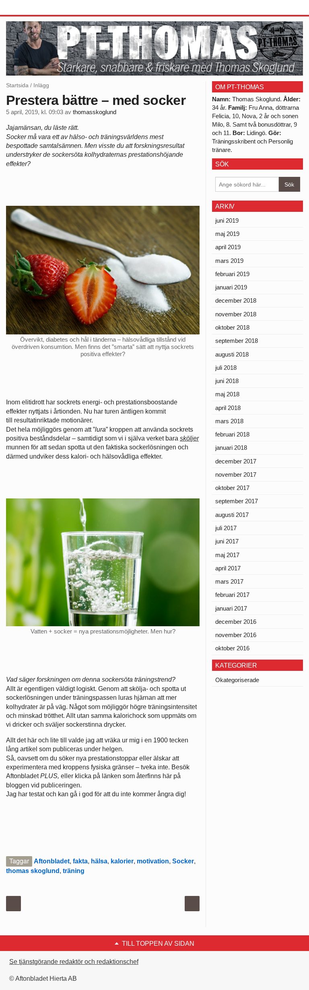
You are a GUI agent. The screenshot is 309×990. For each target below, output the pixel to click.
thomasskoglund (94, 112)
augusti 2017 (232, 514)
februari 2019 (232, 274)
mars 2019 (229, 260)
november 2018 (235, 314)
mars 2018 (229, 421)
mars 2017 (229, 581)
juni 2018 (227, 380)
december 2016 (235, 621)
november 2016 (235, 634)
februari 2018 (232, 434)
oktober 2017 (232, 487)
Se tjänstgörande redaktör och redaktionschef (73, 961)
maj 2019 (227, 233)
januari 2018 (231, 447)
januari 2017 (231, 608)
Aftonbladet (52, 861)
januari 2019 (231, 287)
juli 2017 (226, 528)
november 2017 (235, 474)
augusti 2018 (232, 354)
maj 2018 (227, 394)
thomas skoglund (33, 870)
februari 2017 (232, 594)
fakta (80, 861)
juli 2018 (226, 367)
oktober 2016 (232, 648)
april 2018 (228, 407)
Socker (183, 861)
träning (73, 870)
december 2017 (235, 461)
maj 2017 (227, 554)
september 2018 (236, 340)
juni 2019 (227, 220)
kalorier (122, 861)
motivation (153, 861)
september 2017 (236, 501)
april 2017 (228, 568)
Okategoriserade (237, 679)
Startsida (17, 85)
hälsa (99, 861)
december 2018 (235, 300)
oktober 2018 (232, 327)
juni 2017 (227, 541)
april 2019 (228, 247)
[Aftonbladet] (36, 8)
